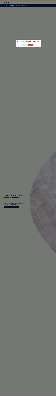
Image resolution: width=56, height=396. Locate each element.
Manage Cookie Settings (24, 44)
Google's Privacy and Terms (29, 42)
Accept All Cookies (31, 44)
